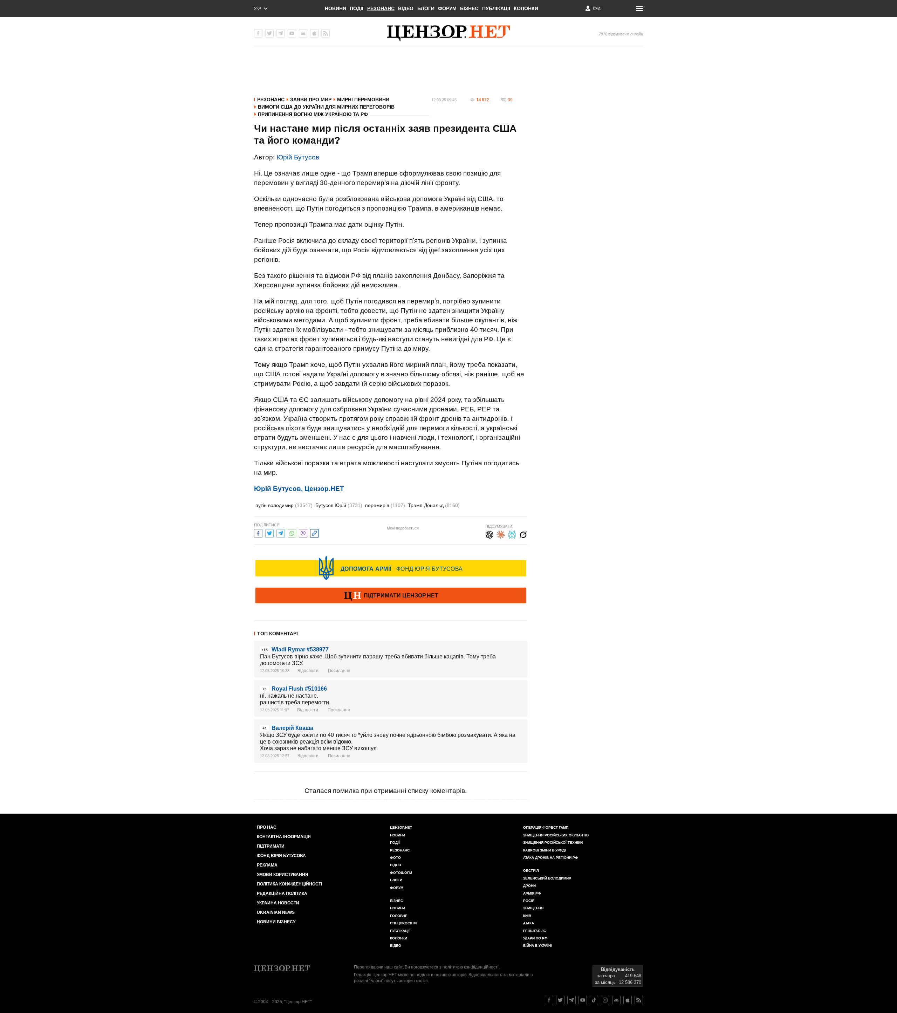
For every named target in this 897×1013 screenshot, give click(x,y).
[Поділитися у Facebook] (258, 532)
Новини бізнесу (276, 921)
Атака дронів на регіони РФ (550, 858)
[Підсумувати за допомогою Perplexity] (512, 534)
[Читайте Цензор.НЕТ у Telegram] (571, 1000)
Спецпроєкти (403, 923)
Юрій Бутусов (297, 157)
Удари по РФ (535, 938)
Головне (399, 916)
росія (528, 901)
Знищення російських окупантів (556, 835)
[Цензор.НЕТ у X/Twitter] (269, 33)
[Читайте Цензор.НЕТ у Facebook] (549, 1000)
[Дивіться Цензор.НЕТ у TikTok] (594, 1000)
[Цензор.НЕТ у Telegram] (280, 33)
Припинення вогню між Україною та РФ (313, 114)
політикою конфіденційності (471, 967)
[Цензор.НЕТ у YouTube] (292, 33)
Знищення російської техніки (553, 842)
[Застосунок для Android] (303, 33)
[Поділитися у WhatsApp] (292, 532)
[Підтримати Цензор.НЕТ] (390, 596)
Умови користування (282, 874)
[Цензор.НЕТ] (448, 33)
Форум (447, 8)
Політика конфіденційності (289, 884)
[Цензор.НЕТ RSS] (325, 33)
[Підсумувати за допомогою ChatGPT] (489, 534)
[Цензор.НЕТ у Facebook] (258, 33)
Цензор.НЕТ (401, 827)
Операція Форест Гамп (545, 827)
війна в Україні (537, 945)
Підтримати (271, 846)
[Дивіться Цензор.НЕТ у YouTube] (582, 1000)
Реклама (267, 865)
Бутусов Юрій (338, 505)
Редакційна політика (282, 893)
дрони (529, 886)
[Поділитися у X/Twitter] (269, 532)
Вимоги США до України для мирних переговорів (326, 107)
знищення (533, 908)
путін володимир (284, 505)
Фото (395, 858)
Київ (527, 916)
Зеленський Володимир (547, 878)
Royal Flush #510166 (299, 689)
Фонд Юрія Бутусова (281, 855)
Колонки (526, 8)
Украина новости (278, 903)
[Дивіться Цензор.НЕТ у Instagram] (605, 1000)
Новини (335, 8)
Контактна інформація (284, 836)
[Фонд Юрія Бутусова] (390, 568)
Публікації (496, 8)
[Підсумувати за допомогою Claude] (501, 534)
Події (356, 8)
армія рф (532, 893)
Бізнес (469, 8)
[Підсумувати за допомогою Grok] (523, 534)
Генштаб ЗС (534, 931)
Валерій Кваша (292, 728)
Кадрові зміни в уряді (544, 850)
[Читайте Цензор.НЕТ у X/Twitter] (560, 1000)
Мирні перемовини (363, 99)
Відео (405, 8)
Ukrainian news (276, 912)
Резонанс (381, 8)
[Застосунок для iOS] (314, 33)
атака (528, 923)
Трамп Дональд (434, 505)
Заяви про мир (310, 99)
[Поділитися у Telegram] (280, 532)
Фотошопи (401, 873)
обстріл (531, 870)
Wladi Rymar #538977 (300, 649)
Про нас (266, 827)
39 (510, 100)
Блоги (425, 8)
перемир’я (385, 505)
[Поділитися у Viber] (303, 532)
